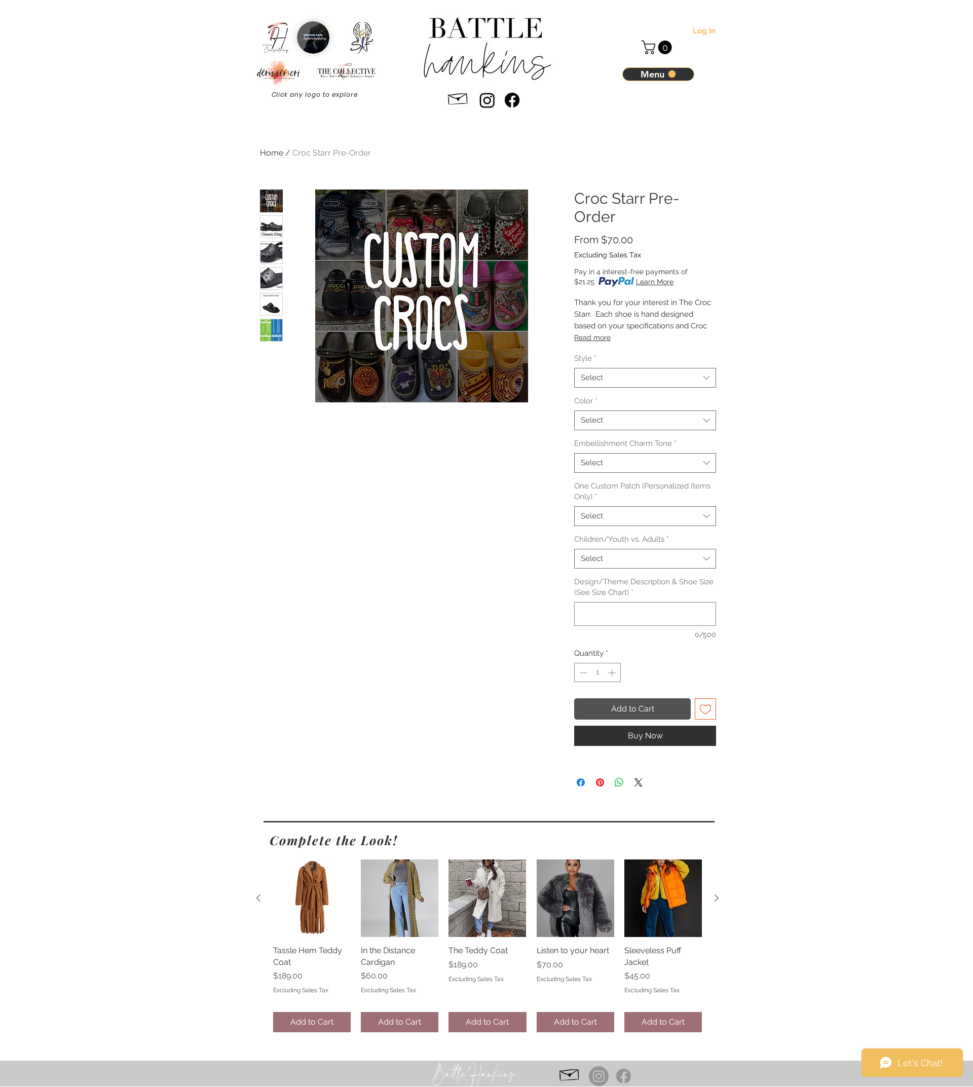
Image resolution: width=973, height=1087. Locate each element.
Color (585, 400)
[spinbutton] (597, 672)
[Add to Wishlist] (705, 709)
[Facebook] (512, 100)
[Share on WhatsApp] (619, 782)
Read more (592, 337)
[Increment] (613, 672)
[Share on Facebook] (581, 782)
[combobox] (645, 378)
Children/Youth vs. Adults (621, 539)
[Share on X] (638, 782)
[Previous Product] (258, 898)
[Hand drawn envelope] (458, 97)
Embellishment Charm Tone (625, 443)
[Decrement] (582, 672)
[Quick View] (312, 898)
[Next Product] (716, 898)
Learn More (654, 282)
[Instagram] (487, 100)
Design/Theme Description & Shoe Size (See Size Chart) (644, 587)
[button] (658, 47)
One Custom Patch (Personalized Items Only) (642, 491)
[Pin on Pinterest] (600, 782)
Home (271, 153)
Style (585, 358)
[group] (487, 946)
